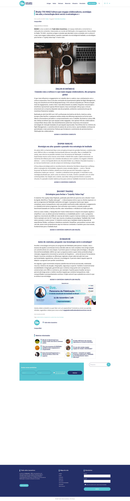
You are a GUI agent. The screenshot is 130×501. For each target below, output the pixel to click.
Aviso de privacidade (63, 482)
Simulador (61, 484)
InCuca (73, 498)
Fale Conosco (62, 486)
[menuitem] (49, 3)
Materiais (61, 479)
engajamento (47, 317)
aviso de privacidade (60, 373)
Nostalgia (61, 317)
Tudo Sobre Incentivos (60, 19)
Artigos (60, 473)
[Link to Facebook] (107, 3)
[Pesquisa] (99, 3)
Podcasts (61, 477)
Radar (47, 19)
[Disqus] (51, 402)
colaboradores (40, 317)
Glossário (61, 480)
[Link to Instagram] (105, 3)
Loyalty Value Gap (55, 317)
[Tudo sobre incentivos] (25, 3)
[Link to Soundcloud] (109, 3)
